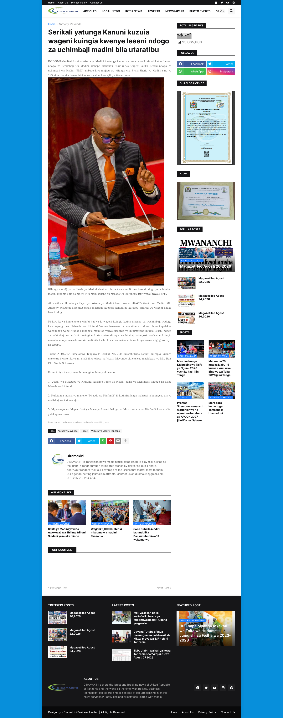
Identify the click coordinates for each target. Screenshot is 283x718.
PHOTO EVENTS (199, 11)
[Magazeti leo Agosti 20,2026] (57, 617)
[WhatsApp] (103, 441)
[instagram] (223, 687)
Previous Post (58, 588)
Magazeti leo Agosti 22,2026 (211, 280)
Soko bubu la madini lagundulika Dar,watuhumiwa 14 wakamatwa (146, 534)
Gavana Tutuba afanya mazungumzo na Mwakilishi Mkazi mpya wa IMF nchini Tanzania (152, 637)
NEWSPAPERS (174, 11)
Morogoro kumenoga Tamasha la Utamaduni (215, 408)
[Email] (118, 441)
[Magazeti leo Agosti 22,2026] (186, 283)
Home (51, 2)
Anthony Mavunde (70, 24)
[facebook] (216, 2)
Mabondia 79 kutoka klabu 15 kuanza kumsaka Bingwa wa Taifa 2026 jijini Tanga (219, 368)
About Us (63, 2)
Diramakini (75, 456)
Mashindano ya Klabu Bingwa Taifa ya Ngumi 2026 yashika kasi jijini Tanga (189, 368)
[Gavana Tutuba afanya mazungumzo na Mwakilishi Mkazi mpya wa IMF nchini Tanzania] (121, 636)
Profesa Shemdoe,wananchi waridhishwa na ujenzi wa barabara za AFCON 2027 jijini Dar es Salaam (190, 411)
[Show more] (125, 441)
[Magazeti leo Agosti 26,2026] (186, 317)
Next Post (163, 588)
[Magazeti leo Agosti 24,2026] (186, 300)
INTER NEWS (133, 11)
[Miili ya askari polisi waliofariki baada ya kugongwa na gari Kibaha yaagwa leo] (121, 617)
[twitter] (222, 2)
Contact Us (96, 2)
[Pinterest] (110, 441)
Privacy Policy (79, 2)
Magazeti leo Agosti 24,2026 (211, 297)
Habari (84, 430)
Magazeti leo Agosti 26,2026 (211, 314)
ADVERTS (153, 11)
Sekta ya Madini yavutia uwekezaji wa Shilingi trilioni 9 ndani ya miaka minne (67, 532)
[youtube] (227, 2)
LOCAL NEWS (111, 11)
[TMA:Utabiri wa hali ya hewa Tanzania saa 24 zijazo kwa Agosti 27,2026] (121, 655)
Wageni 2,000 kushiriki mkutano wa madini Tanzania (106, 532)
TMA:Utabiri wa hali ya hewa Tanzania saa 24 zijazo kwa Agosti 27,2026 (152, 654)
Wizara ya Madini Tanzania (106, 430)
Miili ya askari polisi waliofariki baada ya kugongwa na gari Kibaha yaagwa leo (150, 618)
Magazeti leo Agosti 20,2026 (82, 614)
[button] (222, 11)
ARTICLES (89, 11)
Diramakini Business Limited (81, 712)
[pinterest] (234, 2)
